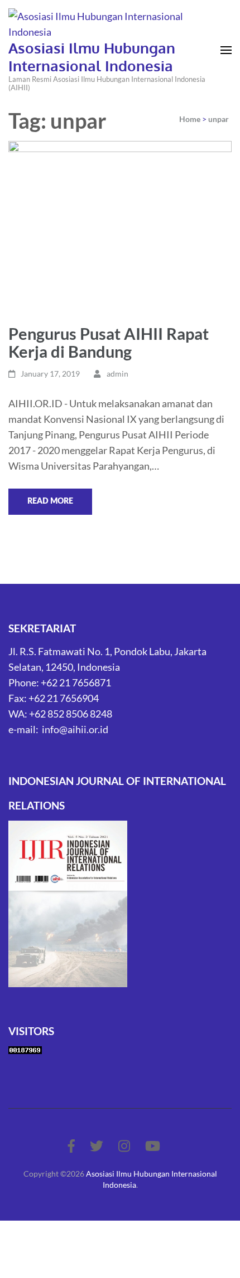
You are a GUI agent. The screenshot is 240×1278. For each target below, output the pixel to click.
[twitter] (96, 1146)
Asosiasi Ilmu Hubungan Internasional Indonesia (91, 56)
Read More (50, 501)
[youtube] (152, 1146)
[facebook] (71, 1146)
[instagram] (124, 1146)
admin (117, 373)
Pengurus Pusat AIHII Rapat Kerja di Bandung (108, 342)
